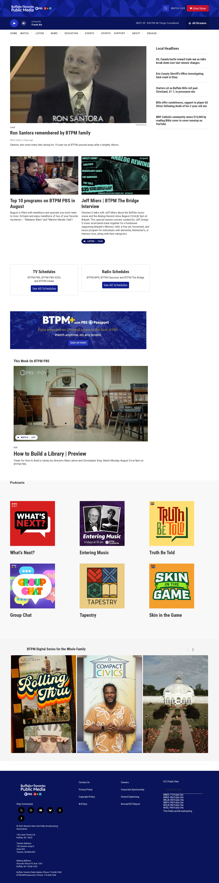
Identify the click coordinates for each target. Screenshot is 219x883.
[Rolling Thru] (43, 704)
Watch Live (178, 8)
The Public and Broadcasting (177, 811)
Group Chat (21, 615)
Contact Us (84, 782)
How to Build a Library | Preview (50, 453)
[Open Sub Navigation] (31, 33)
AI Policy (83, 804)
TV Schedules (44, 271)
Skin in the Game (165, 615)
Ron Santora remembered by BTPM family (50, 133)
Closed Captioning (130, 797)
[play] (14, 23)
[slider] (28, 23)
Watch (24, 33)
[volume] (23, 23)
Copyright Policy (87, 797)
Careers (125, 782)
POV (15, 447)
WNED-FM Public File (173, 797)
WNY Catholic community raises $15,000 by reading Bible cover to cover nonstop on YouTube (181, 120)
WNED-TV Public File (173, 795)
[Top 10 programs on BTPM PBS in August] (44, 175)
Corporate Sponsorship (132, 789)
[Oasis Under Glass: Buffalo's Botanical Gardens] (175, 704)
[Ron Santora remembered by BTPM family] (78, 84)
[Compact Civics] (109, 704)
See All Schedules (44, 288)
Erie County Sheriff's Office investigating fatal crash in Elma (179, 75)
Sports (106, 33)
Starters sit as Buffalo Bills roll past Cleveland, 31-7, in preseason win (177, 89)
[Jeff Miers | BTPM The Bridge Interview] (115, 175)
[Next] (192, 649)
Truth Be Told (162, 552)
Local (12, 127)
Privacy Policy (86, 789)
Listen (40, 33)
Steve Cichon (16, 140)
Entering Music (94, 552)
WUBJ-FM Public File (173, 808)
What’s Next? (22, 552)
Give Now (199, 8)
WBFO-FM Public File (173, 802)
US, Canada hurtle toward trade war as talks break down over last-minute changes (181, 61)
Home (13, 33)
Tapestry (88, 615)
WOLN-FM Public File (173, 805)
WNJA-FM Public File (173, 800)
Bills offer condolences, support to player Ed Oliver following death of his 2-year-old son (182, 104)
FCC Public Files (171, 781)
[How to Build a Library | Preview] (81, 403)
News (54, 33)
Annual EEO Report (130, 804)
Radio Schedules (115, 271)
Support (119, 33)
